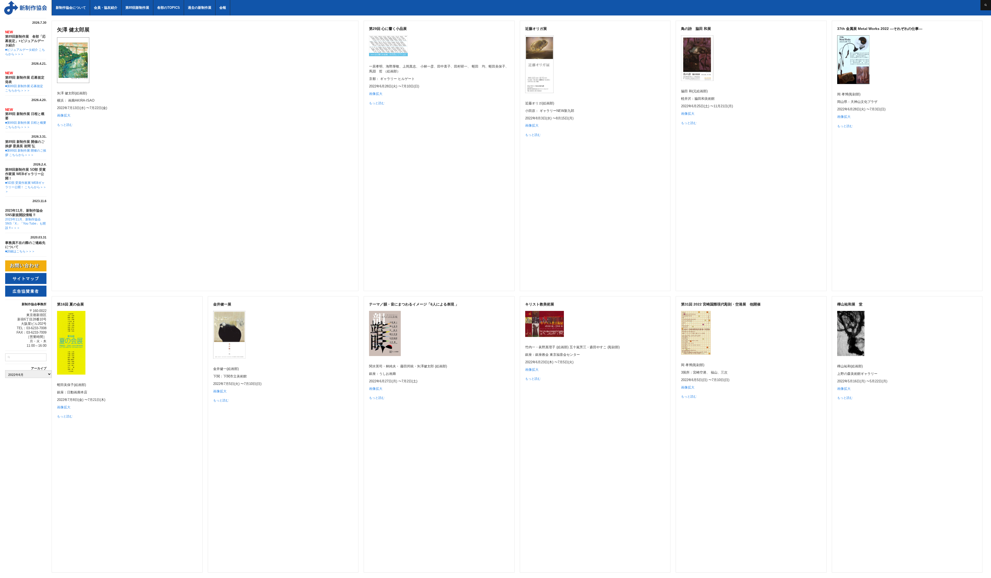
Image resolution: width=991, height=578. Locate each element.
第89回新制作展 (137, 8)
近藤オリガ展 (537, 29)
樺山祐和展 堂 (849, 304)
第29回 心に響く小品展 (388, 29)
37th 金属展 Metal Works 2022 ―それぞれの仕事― (881, 29)
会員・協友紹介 (105, 8)
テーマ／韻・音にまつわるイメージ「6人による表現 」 (414, 304)
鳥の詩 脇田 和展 (698, 29)
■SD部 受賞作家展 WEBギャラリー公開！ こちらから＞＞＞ (25, 187)
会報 (222, 8)
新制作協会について (71, 8)
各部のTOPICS (168, 8)
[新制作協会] (26, 10)
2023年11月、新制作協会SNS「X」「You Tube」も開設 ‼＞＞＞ (25, 224)
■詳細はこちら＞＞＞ (20, 251)
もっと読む (65, 125)
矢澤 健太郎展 (76, 29)
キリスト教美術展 (539, 304)
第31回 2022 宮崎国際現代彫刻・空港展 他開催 (721, 304)
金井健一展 (222, 304)
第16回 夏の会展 (70, 304)
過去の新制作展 (199, 8)
